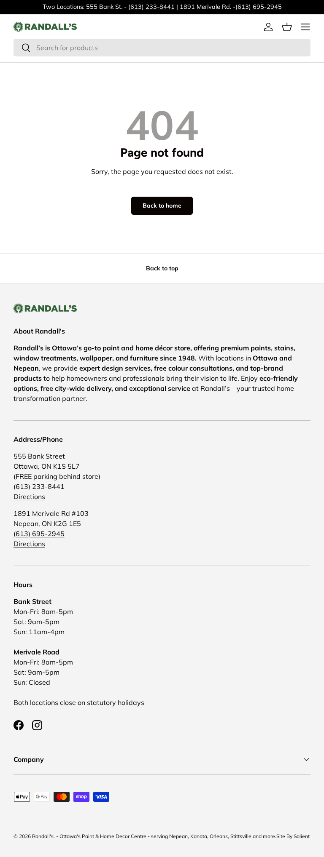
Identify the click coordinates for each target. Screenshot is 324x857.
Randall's (43, 836)
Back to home (162, 205)
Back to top (162, 268)
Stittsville (240, 836)
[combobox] (162, 47)
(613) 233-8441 (151, 7)
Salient (302, 836)
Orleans (219, 836)
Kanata (198, 836)
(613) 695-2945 (258, 7)
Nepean (178, 836)
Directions (29, 496)
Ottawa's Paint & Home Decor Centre (102, 836)
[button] (287, 27)
